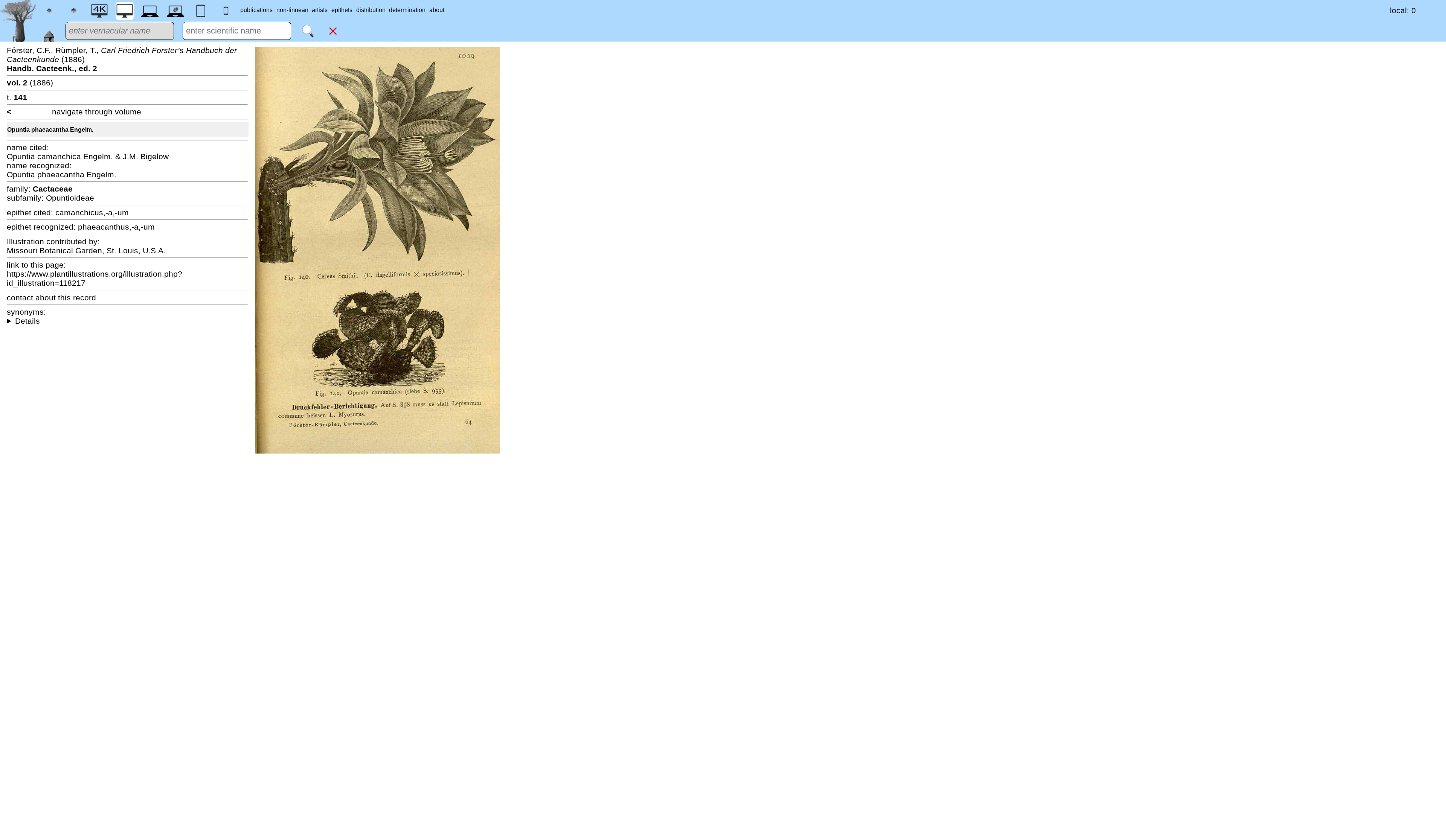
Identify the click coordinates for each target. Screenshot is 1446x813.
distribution (371, 10)
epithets (341, 10)
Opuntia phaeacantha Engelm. (50, 129)
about (436, 10)
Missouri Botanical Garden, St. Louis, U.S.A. (86, 250)
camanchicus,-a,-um (92, 212)
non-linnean (292, 10)
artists (320, 10)
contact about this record (51, 297)
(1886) (30, 82)
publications (256, 10)
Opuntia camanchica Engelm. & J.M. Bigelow (88, 156)
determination (407, 10)
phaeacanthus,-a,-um (116, 226)
